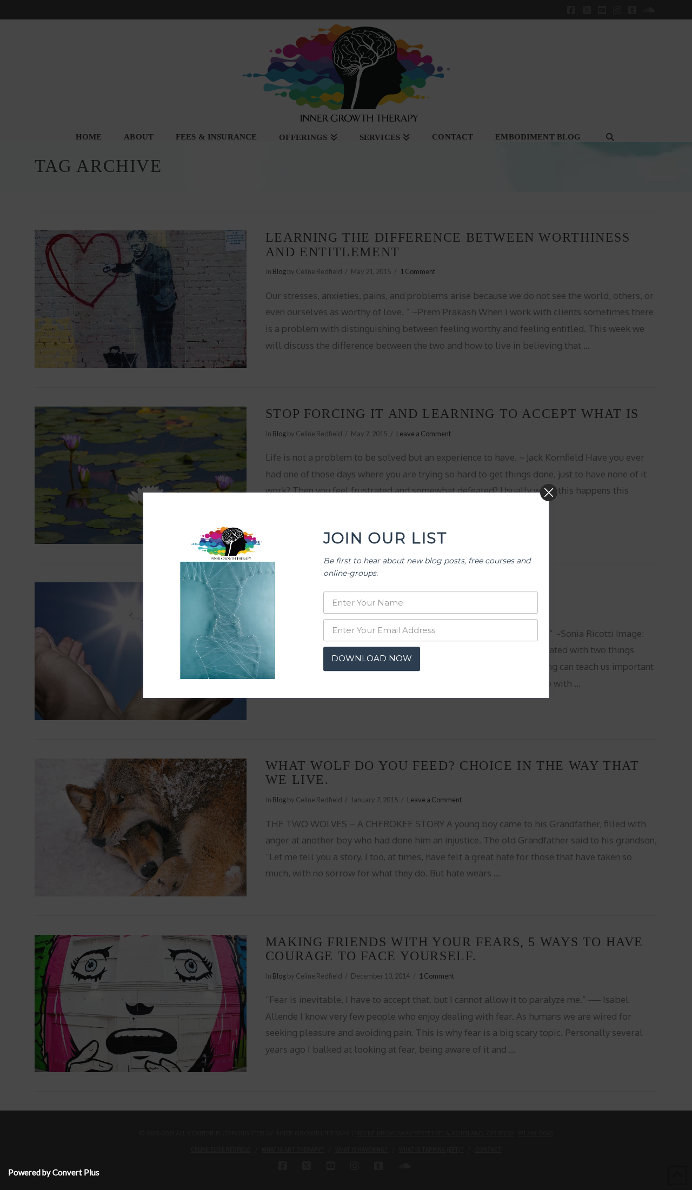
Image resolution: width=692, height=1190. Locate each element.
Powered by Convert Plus (53, 1172)
